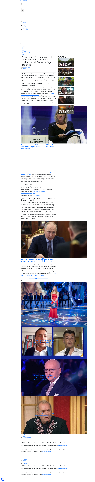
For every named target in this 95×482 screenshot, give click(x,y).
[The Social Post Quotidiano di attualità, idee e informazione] (53, 16)
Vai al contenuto (23, 0)
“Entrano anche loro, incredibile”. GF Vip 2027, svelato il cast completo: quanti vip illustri (45, 303)
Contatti (24, 436)
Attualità (24, 26)
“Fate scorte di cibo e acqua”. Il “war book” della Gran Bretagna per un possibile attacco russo (65, 73)
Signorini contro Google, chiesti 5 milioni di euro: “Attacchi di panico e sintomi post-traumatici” (45, 377)
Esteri (24, 24)
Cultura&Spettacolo (27, 29)
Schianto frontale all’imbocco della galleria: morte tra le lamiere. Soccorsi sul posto (64, 64)
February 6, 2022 (39, 195)
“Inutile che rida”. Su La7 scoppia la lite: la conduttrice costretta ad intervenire (44, 342)
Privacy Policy (23, 441)
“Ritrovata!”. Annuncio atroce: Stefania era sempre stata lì (65, 93)
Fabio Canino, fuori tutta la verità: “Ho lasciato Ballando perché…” (44, 415)
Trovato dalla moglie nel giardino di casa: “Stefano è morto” (65, 84)
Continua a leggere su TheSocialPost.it (38, 278)
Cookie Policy (28, 441)
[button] (2, 479)
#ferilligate (43, 191)
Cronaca (24, 25)
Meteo (59, 109)
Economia (25, 28)
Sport (24, 30)
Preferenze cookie (26, 439)
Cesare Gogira (27, 67)
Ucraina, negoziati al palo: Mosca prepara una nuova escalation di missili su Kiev (37, 260)
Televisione (24, 68)
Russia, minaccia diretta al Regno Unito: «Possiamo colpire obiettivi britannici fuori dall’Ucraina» (38, 146)
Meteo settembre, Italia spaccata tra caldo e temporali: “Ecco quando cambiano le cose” (65, 111)
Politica (24, 22)
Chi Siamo (25, 434)
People (59, 99)
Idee (23, 21)
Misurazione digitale (27, 437)
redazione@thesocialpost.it (46, 451)
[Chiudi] (22, 10)
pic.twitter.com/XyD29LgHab (28, 193)
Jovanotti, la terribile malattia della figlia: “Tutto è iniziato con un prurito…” (65, 102)
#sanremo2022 (36, 191)
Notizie (59, 62)
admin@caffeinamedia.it (62, 445)
